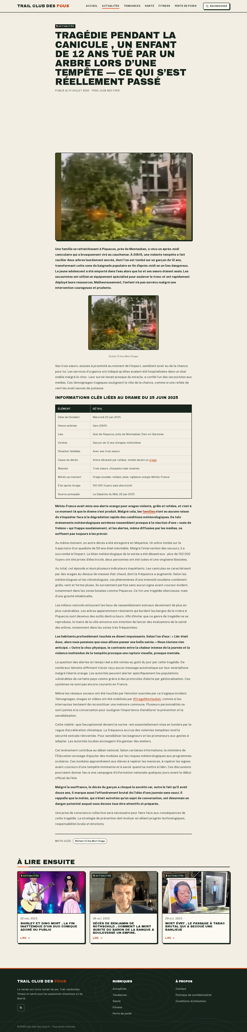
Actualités (110, 6)
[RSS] (20, 1007)
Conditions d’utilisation (191, 1001)
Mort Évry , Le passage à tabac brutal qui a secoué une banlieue (195, 926)
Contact (181, 988)
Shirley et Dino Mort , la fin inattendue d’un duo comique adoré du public (48, 926)
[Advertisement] (123, 122)
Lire (23, 938)
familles (149, 511)
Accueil (92, 6)
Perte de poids (186, 6)
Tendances (132, 6)
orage (153, 459)
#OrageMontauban (147, 699)
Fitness (164, 6)
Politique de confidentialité (194, 994)
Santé (149, 6)
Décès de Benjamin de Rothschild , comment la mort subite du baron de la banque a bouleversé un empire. (123, 928)
